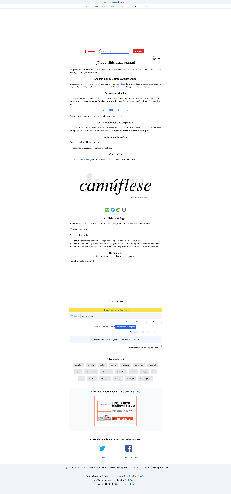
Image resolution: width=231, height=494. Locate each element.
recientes (145, 332)
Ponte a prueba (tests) (104, 6)
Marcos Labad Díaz (125, 484)
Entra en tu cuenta (110, 2)
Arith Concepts (131, 480)
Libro (146, 6)
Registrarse (123, 2)
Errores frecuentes (98, 467)
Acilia (128, 476)
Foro (134, 6)
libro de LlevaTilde (107, 87)
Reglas (66, 467)
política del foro (140, 322)
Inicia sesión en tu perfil (125, 327)
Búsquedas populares (119, 467)
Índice (135, 467)
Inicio (85, 6)
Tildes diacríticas (79, 467)
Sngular (141, 476)
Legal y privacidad (160, 467)
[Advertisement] (115, 27)
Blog (123, 6)
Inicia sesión (87, 316)
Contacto (145, 467)
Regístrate (124, 310)
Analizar (138, 51)
